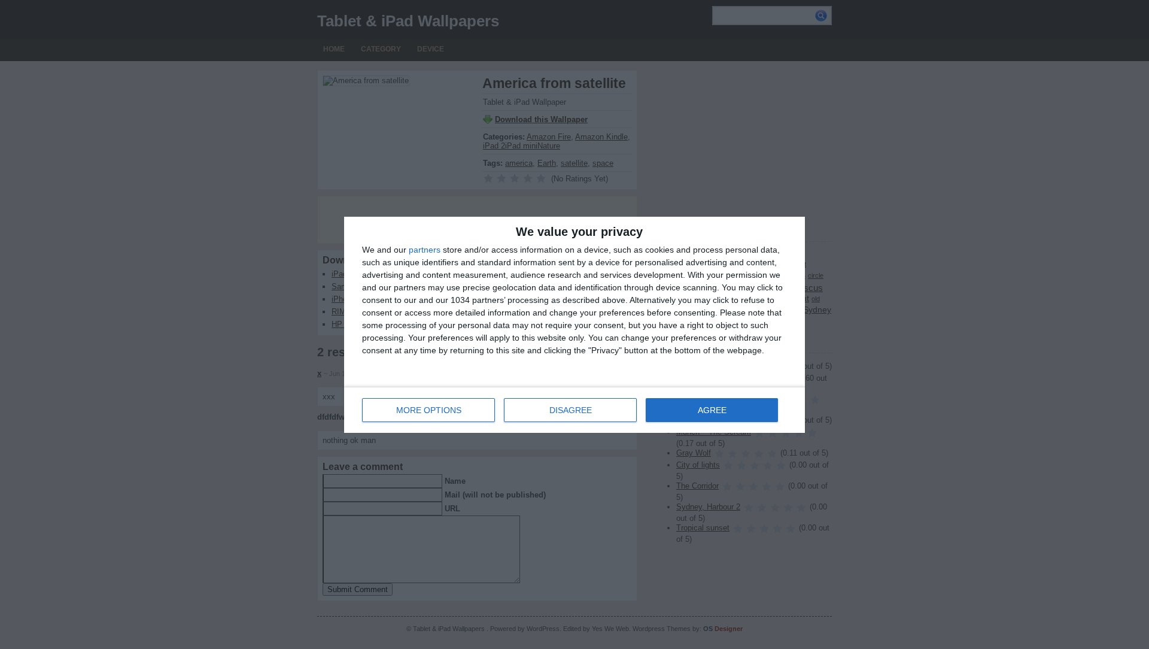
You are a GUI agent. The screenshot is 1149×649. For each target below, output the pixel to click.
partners (424, 249)
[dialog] (574, 325)
